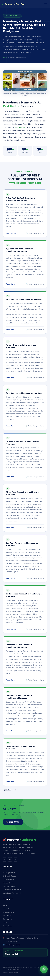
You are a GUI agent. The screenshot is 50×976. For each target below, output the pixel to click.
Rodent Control (8, 879)
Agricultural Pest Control (12, 893)
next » (15, 790)
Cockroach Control (9, 876)
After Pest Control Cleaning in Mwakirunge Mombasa (20, 199)
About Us (6, 909)
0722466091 (20, 127)
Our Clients (7, 916)
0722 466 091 (11, 953)
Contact (5, 922)
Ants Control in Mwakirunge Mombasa (24, 299)
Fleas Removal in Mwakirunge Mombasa (20, 747)
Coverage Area (8, 912)
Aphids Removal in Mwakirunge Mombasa (21, 346)
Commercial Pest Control (12, 890)
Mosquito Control (9, 886)
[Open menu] (46, 4)
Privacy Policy (8, 926)
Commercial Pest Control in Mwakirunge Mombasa (19, 646)
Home (5, 905)
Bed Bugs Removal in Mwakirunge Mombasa (22, 442)
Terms (11, 973)
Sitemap (16, 973)
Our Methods (7, 919)
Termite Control (8, 883)
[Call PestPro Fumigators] (44, 969)
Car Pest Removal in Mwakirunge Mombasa (22, 544)
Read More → (11, 233)
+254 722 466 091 (12, 941)
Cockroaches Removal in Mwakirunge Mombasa (24, 595)
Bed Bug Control (9, 873)
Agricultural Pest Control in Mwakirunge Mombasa (19, 250)
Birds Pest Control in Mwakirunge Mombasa (22, 493)
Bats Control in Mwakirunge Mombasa (24, 393)
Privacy (5, 973)
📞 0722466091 (12, 822)
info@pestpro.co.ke (13, 945)
